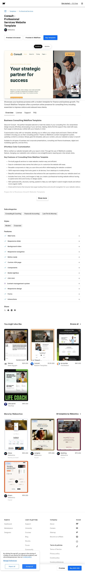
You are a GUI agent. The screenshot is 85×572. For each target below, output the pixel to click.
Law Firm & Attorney (50, 214)
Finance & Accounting (31, 214)
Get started (69, 3)
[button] (82, 3)
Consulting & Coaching (13, 214)
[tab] (9, 112)
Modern (8, 225)
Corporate (17, 225)
